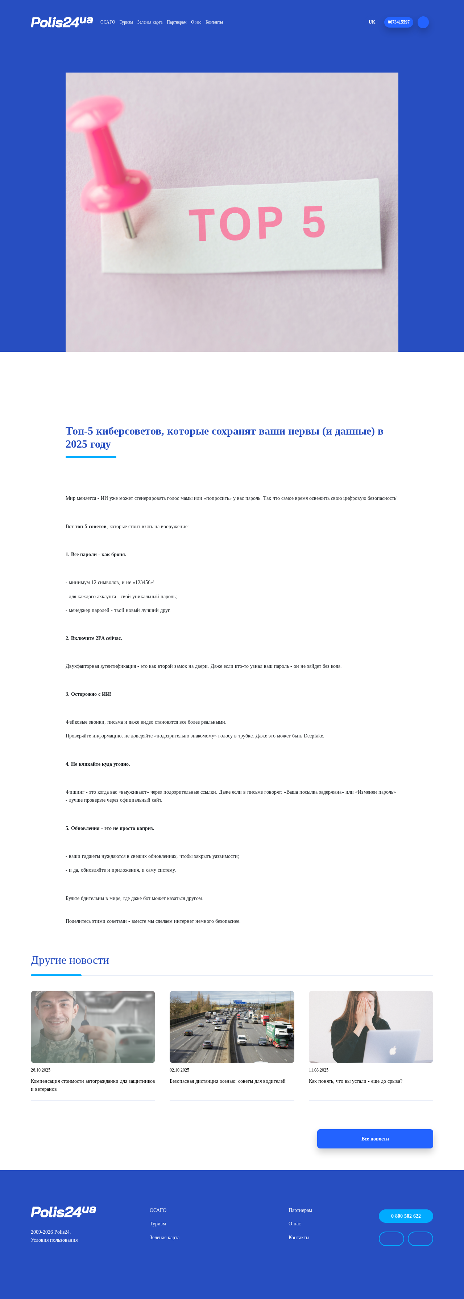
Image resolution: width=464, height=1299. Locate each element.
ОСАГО (107, 22)
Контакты (214, 22)
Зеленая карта (149, 22)
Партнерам (177, 22)
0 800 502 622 (406, 1216)
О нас (196, 22)
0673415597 (399, 22)
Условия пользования (54, 1240)
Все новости (375, 1139)
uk (372, 22)
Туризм (126, 22)
